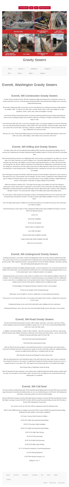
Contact (42, 73)
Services (21, 69)
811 (9, 73)
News (20, 73)
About (31, 73)
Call (31, 7)
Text (36, 7)
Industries (34, 69)
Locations (47, 69)
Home (10, 69)
